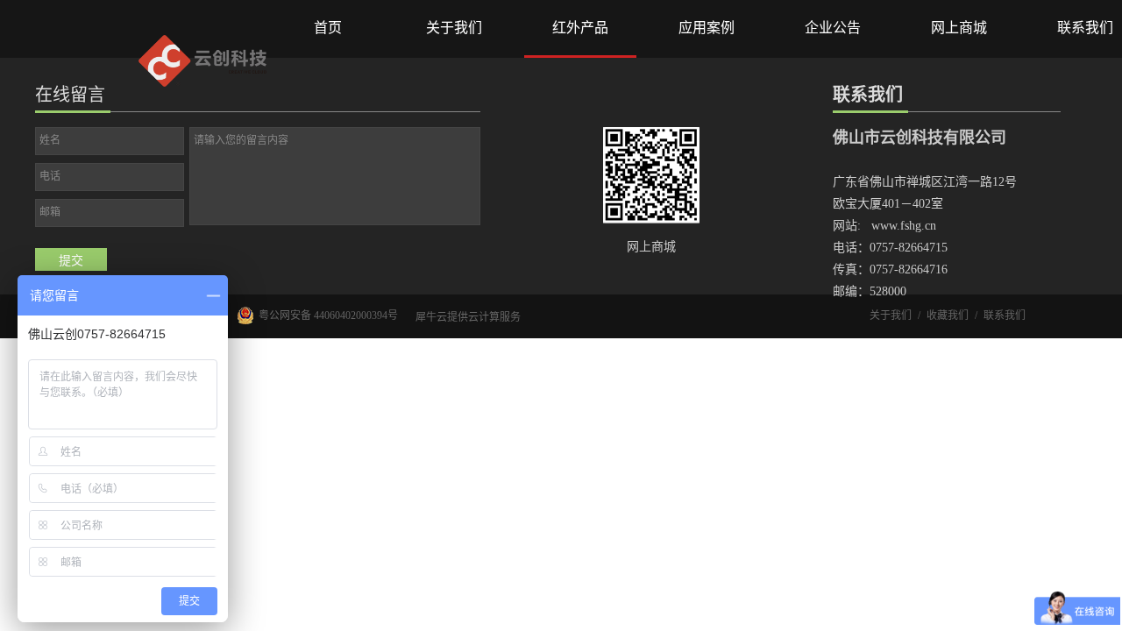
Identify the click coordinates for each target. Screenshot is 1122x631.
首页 (328, 27)
